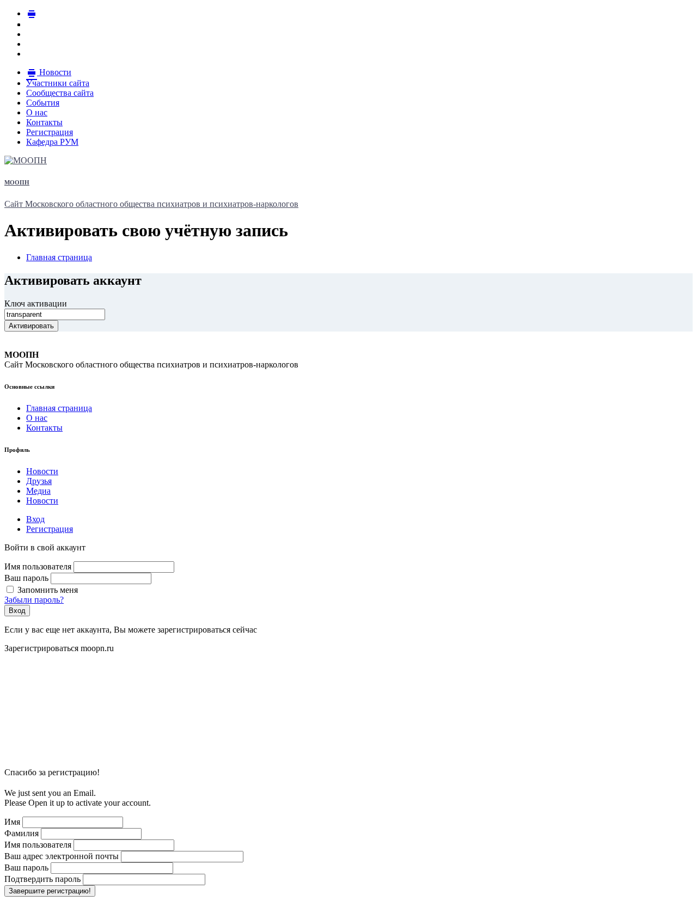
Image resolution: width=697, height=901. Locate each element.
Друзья (39, 481)
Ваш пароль (26, 578)
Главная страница (59, 408)
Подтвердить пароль (42, 879)
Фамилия (21, 833)
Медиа (38, 490)
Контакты (44, 427)
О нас (36, 417)
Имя (12, 821)
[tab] (35, 519)
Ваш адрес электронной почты (61, 856)
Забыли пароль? (34, 599)
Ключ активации (35, 303)
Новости (42, 471)
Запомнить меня (46, 589)
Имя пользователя (37, 566)
